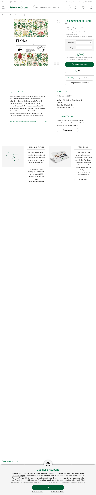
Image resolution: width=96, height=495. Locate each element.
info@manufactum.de (36, 181)
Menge (71, 48)
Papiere (35, 15)
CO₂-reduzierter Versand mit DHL (79, 59)
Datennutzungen (18, 475)
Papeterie (28, 15)
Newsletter (24, 2)
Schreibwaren (19, 15)
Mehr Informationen (57, 492)
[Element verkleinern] (55, 63)
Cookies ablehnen (37, 492)
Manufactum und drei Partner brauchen (28, 473)
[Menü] (3, 7)
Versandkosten (87, 57)
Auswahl (71, 42)
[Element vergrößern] (58, 63)
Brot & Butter (15, 2)
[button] (58, 21)
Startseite (5, 15)
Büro (11, 15)
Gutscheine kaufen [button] (83, 180)
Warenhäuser (6, 2)
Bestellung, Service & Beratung (80, 2)
